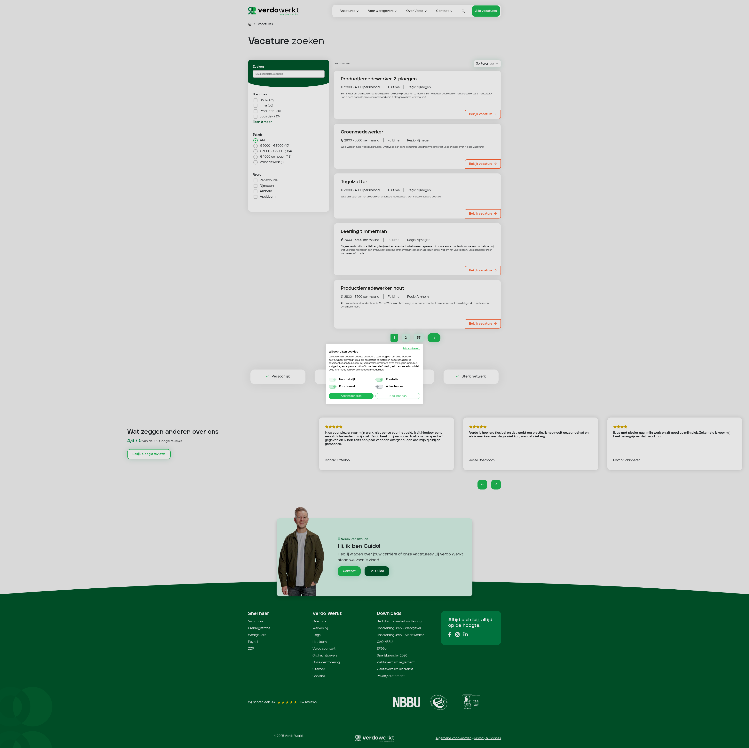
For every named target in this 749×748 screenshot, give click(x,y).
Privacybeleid (411, 348)
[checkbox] (332, 380)
